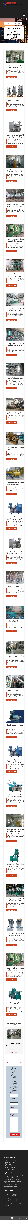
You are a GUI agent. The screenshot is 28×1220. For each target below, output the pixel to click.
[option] (14, 1039)
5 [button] (16, 1052)
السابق (6, 1062)
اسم (11, 1092)
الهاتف (12, 1107)
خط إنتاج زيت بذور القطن (9, 1167)
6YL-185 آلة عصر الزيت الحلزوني (11, 1179)
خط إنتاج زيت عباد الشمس (10, 1160)
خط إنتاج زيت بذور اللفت (9, 1165)
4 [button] (15, 1052)
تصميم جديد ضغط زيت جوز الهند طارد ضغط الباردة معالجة (13, 1046)
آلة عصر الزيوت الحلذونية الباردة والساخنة (13, 1176)
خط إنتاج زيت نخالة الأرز (9, 1162)
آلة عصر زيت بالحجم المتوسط (10, 1186)
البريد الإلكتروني (14, 1100)
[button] (23, 10)
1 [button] (11, 1052)
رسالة (12, 1115)
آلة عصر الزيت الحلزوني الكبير (11, 1184)
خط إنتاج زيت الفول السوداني (10, 1169)
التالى (21, 1062)
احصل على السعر (12, 77)
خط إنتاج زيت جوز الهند (9, 1164)
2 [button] (12, 1052)
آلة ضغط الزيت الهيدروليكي (10, 1177)
